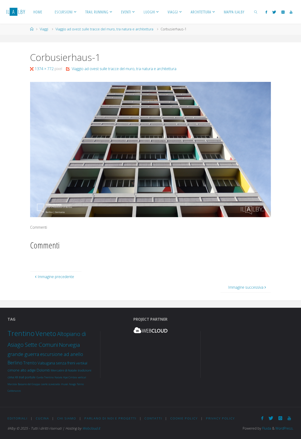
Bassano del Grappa (29, 384)
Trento (30, 363)
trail (21, 377)
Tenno (80, 384)
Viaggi (44, 29)
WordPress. (284, 428)
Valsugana (46, 363)
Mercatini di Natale (64, 370)
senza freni (65, 363)
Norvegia (69, 344)
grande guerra (23, 354)
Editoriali (18, 418)
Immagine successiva (245, 287)
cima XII (13, 377)
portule (30, 377)
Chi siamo (66, 418)
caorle (44, 384)
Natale (58, 377)
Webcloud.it (91, 428)
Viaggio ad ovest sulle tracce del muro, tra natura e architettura (104, 29)
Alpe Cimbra (70, 377)
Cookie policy (184, 418)
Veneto (46, 333)
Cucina (42, 418)
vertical (82, 377)
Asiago (72, 384)
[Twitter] (274, 12)
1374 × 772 (45, 68)
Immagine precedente (56, 276)
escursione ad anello (61, 354)
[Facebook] (266, 12)
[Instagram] (283, 12)
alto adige (28, 370)
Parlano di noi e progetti (110, 418)
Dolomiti (43, 370)
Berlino (15, 362)
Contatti (153, 418)
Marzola (12, 384)
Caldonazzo (14, 390)
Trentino (21, 333)
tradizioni (84, 370)
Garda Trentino (45, 377)
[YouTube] (291, 12)
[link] (256, 12)
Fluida (266, 428)
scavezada (54, 384)
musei (64, 384)
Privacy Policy (220, 418)
